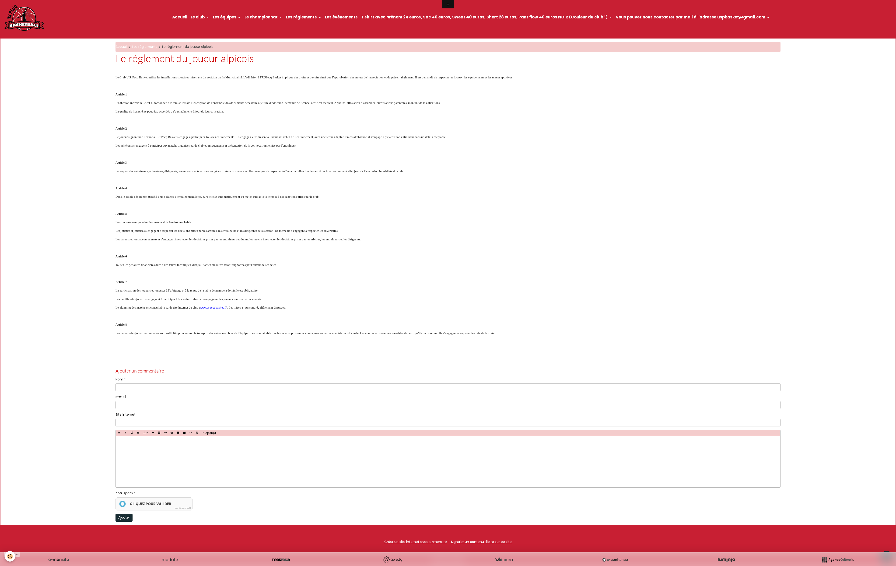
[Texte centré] (159, 433)
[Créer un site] (58, 559)
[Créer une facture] (503, 559)
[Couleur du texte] (145, 433)
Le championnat (262, 17)
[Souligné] (131, 433)
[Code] (190, 433)
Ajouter (124, 517)
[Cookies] (10, 556)
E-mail (121, 396)
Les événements (341, 17)
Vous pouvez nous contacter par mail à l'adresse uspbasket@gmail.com (691, 17)
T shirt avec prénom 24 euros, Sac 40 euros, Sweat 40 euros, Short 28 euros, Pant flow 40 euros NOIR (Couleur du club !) (485, 17)
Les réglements (302, 17)
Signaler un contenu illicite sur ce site (481, 541)
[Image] (178, 433)
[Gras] (119, 433)
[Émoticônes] (197, 433)
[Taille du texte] (138, 433)
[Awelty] (392, 559)
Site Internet (126, 414)
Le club (198, 17)
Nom (119, 379)
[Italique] (125, 433)
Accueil (179, 17)
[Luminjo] (726, 559)
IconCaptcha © (183, 508)
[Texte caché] (171, 433)
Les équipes (225, 17)
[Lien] (165, 433)
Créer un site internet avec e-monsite (415, 541)
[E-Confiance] (615, 559)
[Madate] (169, 559)
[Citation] (153, 433)
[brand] (25, 17)
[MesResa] (281, 559)
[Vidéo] (184, 433)
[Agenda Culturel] (837, 559)
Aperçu (210, 433)
